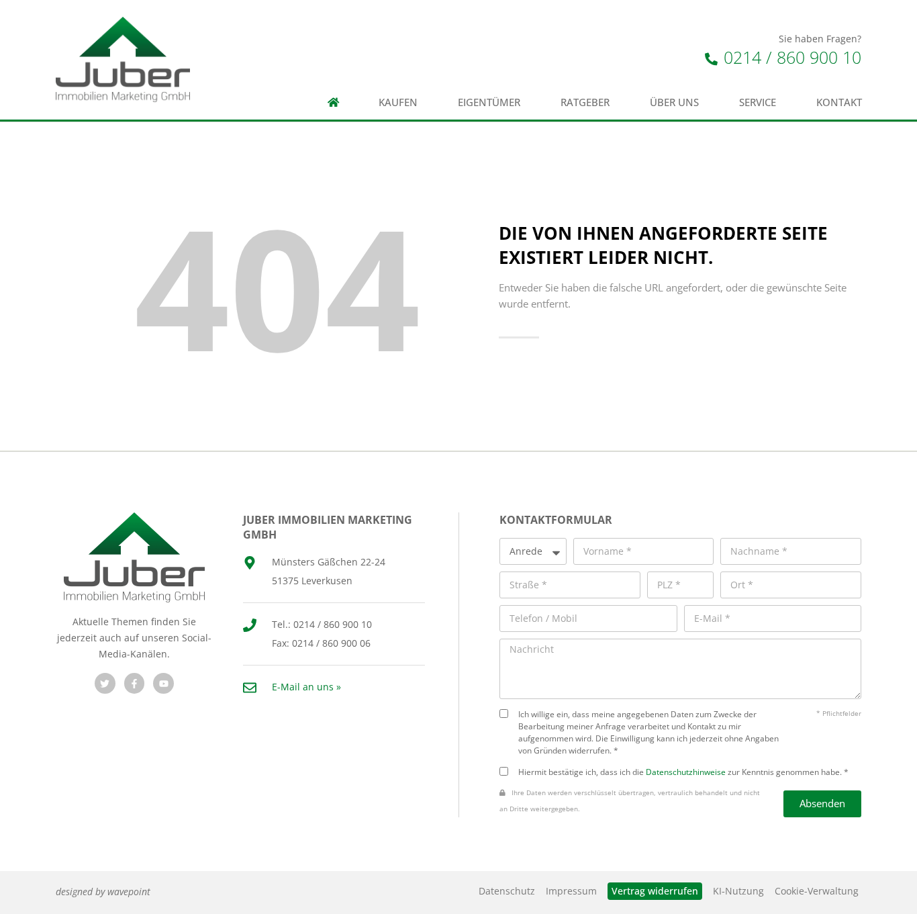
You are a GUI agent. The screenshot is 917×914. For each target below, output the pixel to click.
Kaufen (398, 102)
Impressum (571, 890)
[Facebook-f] (134, 683)
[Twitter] (105, 683)
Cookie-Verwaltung (817, 890)
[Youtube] (163, 683)
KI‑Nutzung (738, 890)
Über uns (674, 102)
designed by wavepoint (103, 891)
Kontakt (839, 102)
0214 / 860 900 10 (790, 57)
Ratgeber (585, 102)
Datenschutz (507, 890)
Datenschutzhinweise (686, 771)
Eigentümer (489, 102)
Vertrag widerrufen (655, 890)
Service (757, 102)
